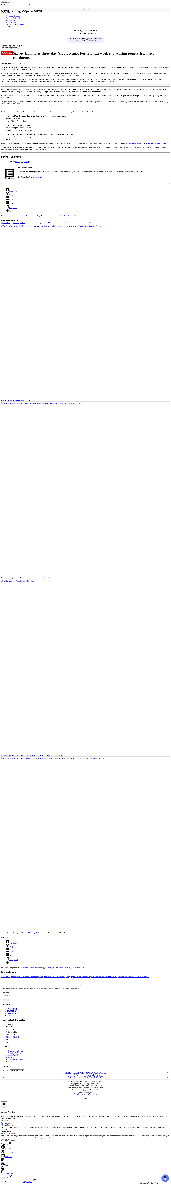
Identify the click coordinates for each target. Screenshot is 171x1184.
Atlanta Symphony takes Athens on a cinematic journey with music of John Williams (33, 977)
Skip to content (6, 12)
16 (7, 1034)
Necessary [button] (4, 1121)
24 (9, 1037)
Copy (27, 1182)
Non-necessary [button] (6, 1131)
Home (8, 26)
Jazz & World (11, 20)
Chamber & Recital (13, 18)
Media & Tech (11, 22)
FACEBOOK (12, 1009)
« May (5, 1042)
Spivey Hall (46, 216)
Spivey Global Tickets (134, 143)
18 (11, 1034)
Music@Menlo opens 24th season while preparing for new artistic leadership (27, 755)
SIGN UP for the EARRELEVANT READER (85, 1077)
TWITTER (11, 1011)
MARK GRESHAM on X (96, 1073)
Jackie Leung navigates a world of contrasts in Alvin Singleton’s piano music (54, 223)
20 (16, 1034)
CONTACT (11, 1013)
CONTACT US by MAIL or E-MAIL (85, 1075)
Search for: (7, 995)
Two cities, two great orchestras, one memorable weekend (21, 578)
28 (18, 1037)
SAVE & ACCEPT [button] (8, 1140)
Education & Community (15, 24)
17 (9, 1034)
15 (4, 1034)
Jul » (11, 1042)
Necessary (7, 1123)
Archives (6, 1070)
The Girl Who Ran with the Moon (13, 400)
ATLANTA (7, 53)
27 (16, 1037)
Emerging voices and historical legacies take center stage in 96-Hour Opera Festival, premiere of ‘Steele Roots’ (107, 977)
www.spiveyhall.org (22, 162)
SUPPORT (11, 1015)
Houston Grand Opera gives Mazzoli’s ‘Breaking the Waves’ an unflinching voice (29, 933)
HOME (68, 1073)
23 (7, 1037)
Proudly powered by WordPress (85, 1094)
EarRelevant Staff (70, 216)
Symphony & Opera (13, 16)
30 (7, 1040)
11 (11, 1032)
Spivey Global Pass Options (156, 143)
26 (14, 1037)
